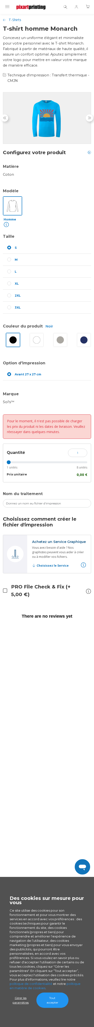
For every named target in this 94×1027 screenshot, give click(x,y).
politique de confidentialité (31, 984)
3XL (18, 307)
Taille (8, 236)
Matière (11, 166)
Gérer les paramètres (21, 1000)
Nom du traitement (23, 493)
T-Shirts (15, 19)
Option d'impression (24, 363)
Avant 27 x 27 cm (28, 374)
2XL (18, 295)
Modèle (11, 191)
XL (17, 283)
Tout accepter (52, 1000)
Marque (11, 394)
